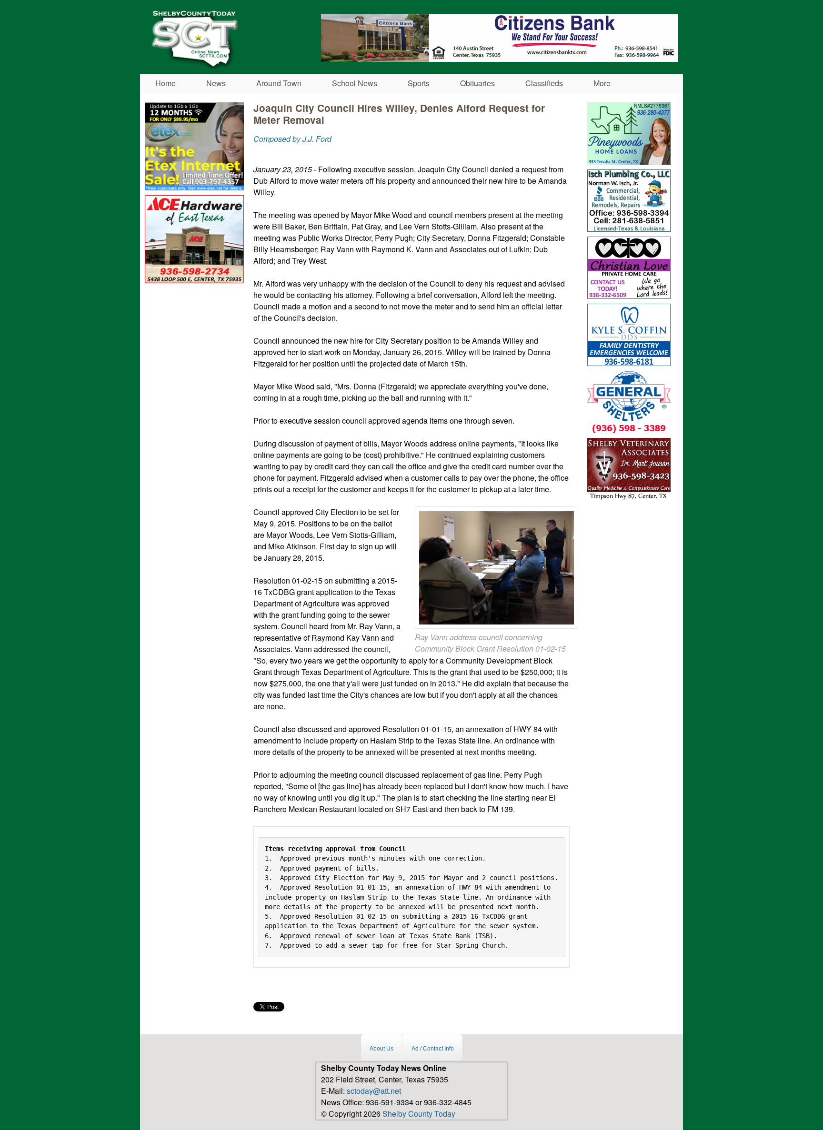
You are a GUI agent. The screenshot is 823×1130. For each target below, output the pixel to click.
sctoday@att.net (374, 1090)
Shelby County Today (418, 1113)
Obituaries (477, 83)
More (602, 83)
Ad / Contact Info (433, 1048)
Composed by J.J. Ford (292, 138)
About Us (381, 1048)
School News (354, 83)
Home (165, 83)
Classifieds (544, 83)
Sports (419, 83)
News (216, 83)
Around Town (278, 83)
